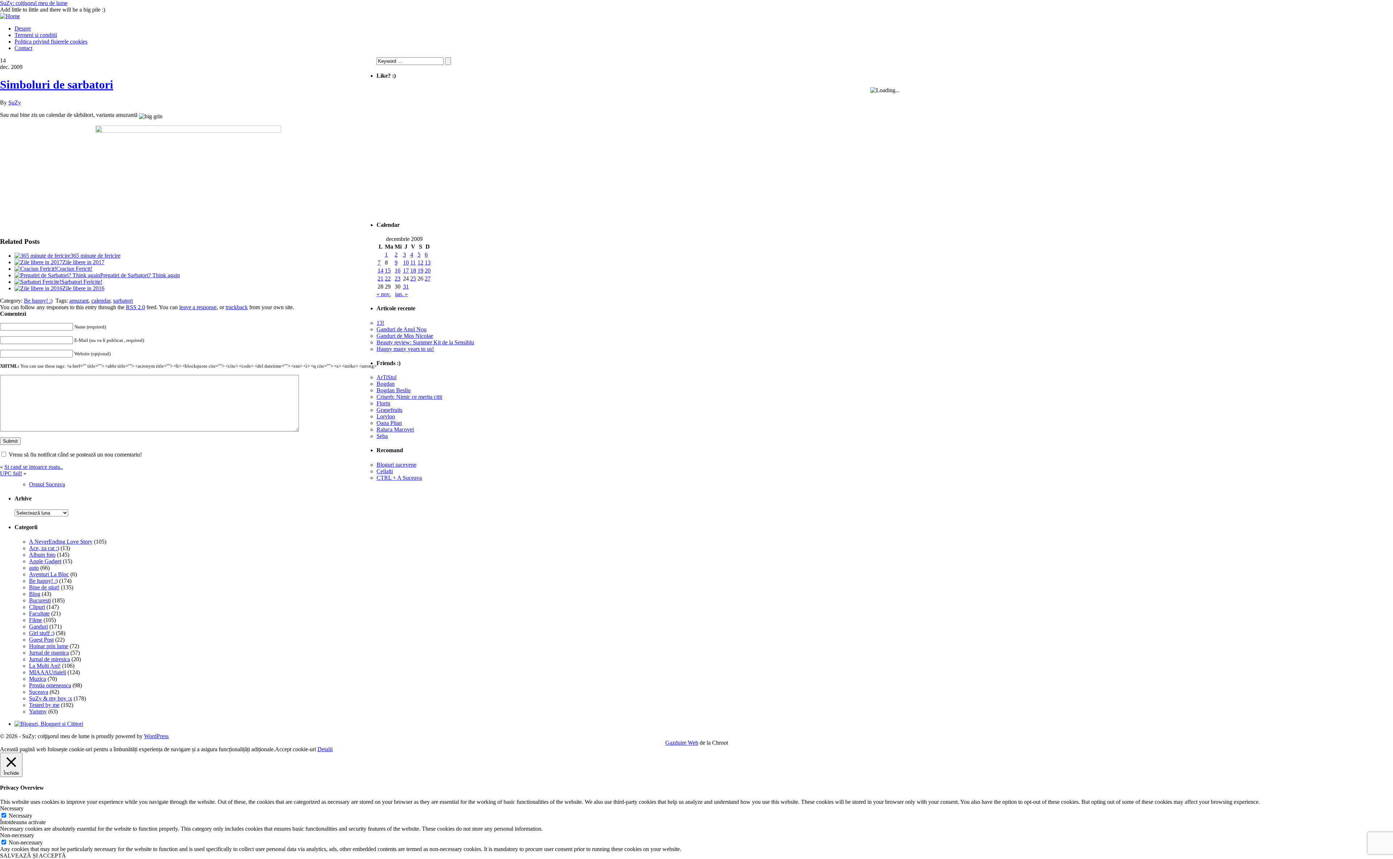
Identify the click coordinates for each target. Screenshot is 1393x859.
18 (413, 270)
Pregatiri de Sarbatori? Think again (140, 275)
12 (420, 262)
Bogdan (386, 384)
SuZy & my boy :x (50, 698)
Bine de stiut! (44, 587)
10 (406, 262)
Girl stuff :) (41, 633)
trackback (237, 307)
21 (380, 278)
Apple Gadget (45, 561)
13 (428, 262)
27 (428, 278)
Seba (382, 436)
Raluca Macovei (395, 429)
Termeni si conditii (36, 35)
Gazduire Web (681, 743)
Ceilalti (385, 471)
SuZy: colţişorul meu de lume (33, 3)
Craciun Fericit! (74, 269)
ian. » (401, 294)
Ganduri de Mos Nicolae (405, 336)
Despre (23, 28)
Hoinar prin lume (48, 646)
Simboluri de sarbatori (56, 84)
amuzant (79, 301)
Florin (383, 403)
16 (397, 270)
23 (397, 278)
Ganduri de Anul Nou (402, 329)
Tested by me (44, 705)
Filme (35, 620)
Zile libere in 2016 (83, 288)
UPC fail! (11, 473)
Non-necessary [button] (17, 835)
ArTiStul (386, 377)
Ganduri (38, 626)
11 (413, 262)
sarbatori (123, 301)
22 (388, 278)
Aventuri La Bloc (49, 574)
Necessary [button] (12, 808)
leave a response (198, 307)
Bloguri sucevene (396, 465)
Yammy (38, 711)
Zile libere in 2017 (83, 262)
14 (380, 270)
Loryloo (386, 416)
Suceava (38, 692)
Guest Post (41, 640)
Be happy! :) (38, 301)
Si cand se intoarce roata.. (33, 467)
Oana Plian (389, 423)
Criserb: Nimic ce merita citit (409, 397)
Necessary (20, 816)
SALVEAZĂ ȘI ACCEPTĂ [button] (33, 855)
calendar (100, 301)
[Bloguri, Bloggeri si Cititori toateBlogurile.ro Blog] (49, 724)
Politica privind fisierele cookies (51, 41)
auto (34, 568)
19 (420, 270)
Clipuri (37, 607)
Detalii (325, 749)
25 (413, 278)
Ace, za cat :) (44, 548)
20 (428, 270)
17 (406, 270)
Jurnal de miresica (49, 659)
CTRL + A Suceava (399, 478)
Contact (23, 48)
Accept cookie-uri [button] (295, 749)
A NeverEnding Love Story (61, 542)
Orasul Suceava (47, 484)
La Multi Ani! (45, 666)
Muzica (37, 679)
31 (406, 286)
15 (388, 270)
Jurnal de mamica (49, 653)
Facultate (39, 613)
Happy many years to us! (405, 349)
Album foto (42, 555)
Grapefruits (389, 410)
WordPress (156, 736)
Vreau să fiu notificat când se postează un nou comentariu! (75, 454)
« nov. (384, 294)
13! (380, 323)
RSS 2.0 (135, 307)
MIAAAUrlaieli (47, 672)
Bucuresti (40, 600)
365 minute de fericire (95, 256)
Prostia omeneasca (50, 685)
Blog (34, 594)
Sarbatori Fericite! (81, 282)
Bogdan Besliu (394, 390)
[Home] (10, 16)
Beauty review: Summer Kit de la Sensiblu (425, 342)
